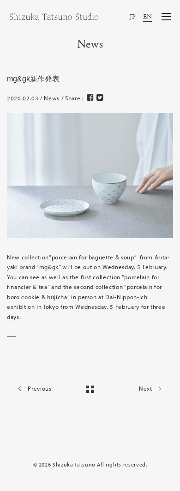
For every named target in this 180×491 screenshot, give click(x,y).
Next (146, 388)
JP (133, 17)
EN (147, 17)
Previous (39, 388)
